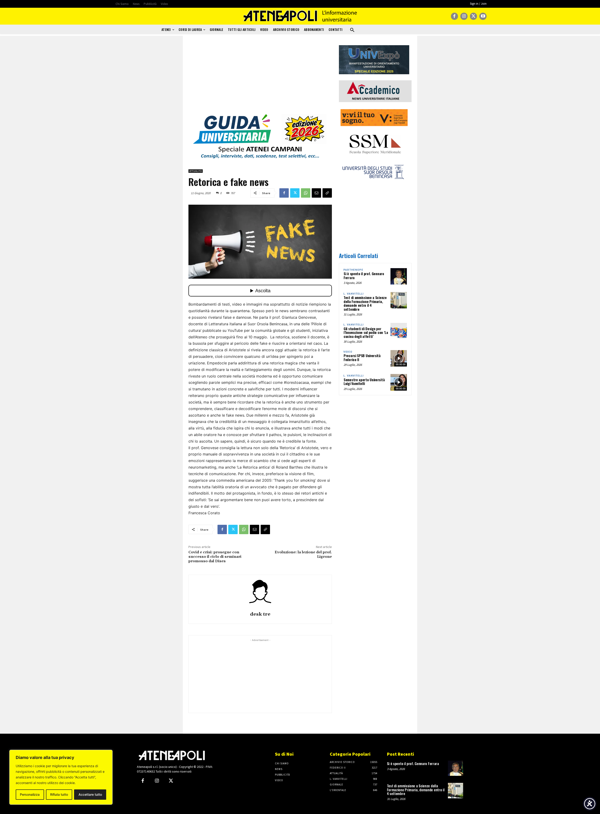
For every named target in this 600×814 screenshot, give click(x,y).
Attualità (195, 171)
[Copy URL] (327, 193)
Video (347, 351)
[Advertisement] (260, 78)
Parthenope (353, 269)
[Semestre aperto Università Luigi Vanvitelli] (398, 382)
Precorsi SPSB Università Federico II (362, 357)
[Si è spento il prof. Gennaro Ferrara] (398, 276)
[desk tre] (260, 594)
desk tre (260, 614)
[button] (352, 30)
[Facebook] (454, 16)
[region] (60, 777)
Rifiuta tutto (59, 794)
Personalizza (30, 794)
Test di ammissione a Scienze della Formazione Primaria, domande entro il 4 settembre (365, 303)
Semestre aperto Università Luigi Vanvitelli (364, 381)
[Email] (316, 193)
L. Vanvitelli (353, 293)
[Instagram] (464, 16)
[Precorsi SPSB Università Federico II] (398, 358)
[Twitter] (473, 16)
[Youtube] (483, 16)
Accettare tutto (90, 794)
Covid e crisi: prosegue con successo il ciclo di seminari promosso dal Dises (214, 556)
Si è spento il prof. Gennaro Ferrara (364, 275)
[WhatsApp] (305, 193)
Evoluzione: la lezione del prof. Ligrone (303, 554)
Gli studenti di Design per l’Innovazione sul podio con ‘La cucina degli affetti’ (366, 332)
